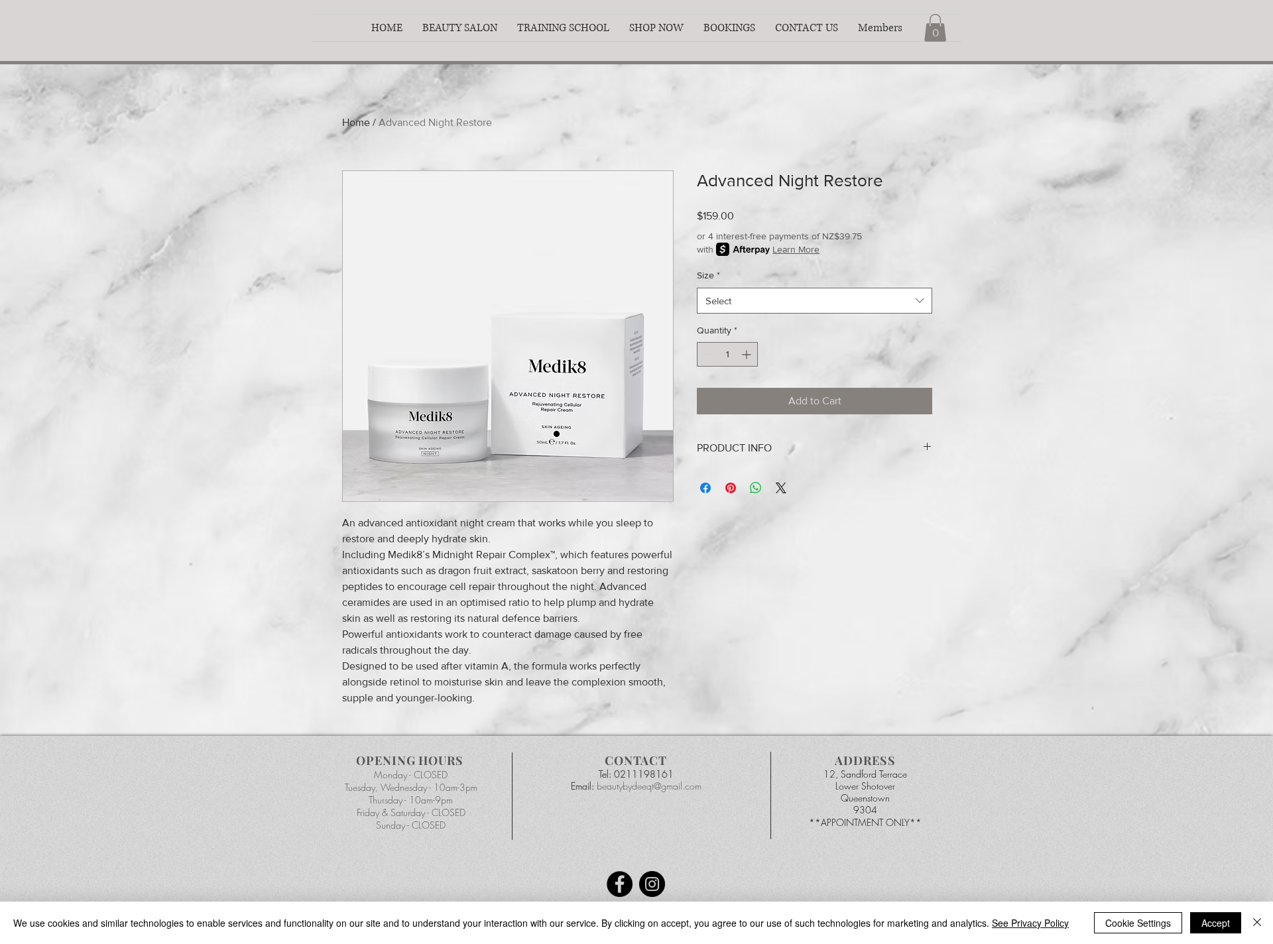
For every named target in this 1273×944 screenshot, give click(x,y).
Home (356, 122)
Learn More (795, 249)
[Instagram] (652, 884)
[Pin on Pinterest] (731, 488)
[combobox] (814, 301)
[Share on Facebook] (705, 488)
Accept (1215, 922)
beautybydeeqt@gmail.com (649, 786)
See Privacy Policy (1030, 922)
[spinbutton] (727, 354)
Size (708, 275)
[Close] (1257, 922)
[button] (459, 28)
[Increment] (747, 354)
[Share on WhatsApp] (756, 488)
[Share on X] (781, 488)
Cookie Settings (1138, 922)
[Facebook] (620, 884)
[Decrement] (707, 354)
